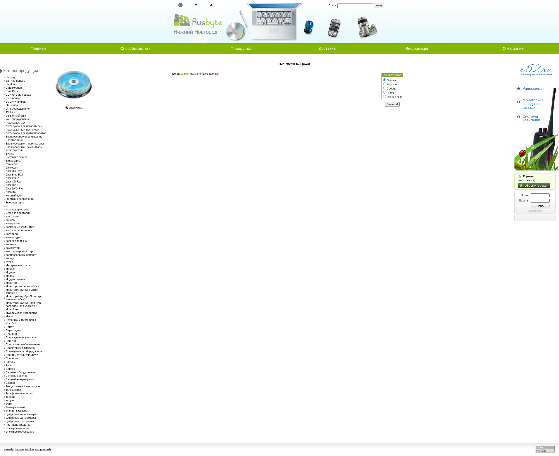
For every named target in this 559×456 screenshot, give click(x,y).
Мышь (9, 316)
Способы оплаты (135, 48)
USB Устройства (16, 115)
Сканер (10, 382)
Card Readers (14, 87)
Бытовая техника (16, 157)
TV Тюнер (11, 112)
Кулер (9, 261)
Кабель (10, 220)
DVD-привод (13, 98)
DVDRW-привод (16, 101)
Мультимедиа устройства (21, 313)
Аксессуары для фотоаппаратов (26, 133)
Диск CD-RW (13, 181)
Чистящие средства (18, 424)
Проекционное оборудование (24, 351)
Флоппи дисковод (16, 410)
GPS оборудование (18, 108)
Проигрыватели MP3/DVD (22, 354)
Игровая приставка (17, 209)
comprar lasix (43, 449)
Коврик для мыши (17, 241)
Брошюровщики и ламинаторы (25, 143)
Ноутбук (11, 323)
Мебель (10, 268)
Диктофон (12, 167)
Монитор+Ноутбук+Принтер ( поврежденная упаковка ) (24, 304)
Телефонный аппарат (19, 393)
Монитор (11, 282)
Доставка (327, 48)
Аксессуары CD (15, 122)
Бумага (10, 153)
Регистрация (535, 210)
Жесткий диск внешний (20, 199)
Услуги (10, 400)
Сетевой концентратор (20, 379)
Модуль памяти (15, 279)
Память (10, 327)
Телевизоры (13, 389)
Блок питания (14, 140)
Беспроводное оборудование (24, 136)
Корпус (10, 258)
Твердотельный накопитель (23, 386)
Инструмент (13, 216)
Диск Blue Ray (14, 174)
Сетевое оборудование (20, 372)
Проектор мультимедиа (20, 347)
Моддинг (11, 272)
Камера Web (13, 223)
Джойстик (11, 164)
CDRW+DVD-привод (18, 94)
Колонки (11, 244)
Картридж (12, 234)
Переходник (13, 330)
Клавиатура (13, 237)
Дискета (11, 192)
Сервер (10, 368)
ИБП (8, 206)
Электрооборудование (20, 431)
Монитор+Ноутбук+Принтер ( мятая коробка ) (24, 298)
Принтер (11, 340)
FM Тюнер (12, 105)
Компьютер (13, 248)
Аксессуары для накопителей (24, 126)
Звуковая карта (15, 202)
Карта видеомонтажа (19, 230)
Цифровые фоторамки (20, 421)
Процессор (12, 358)
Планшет (11, 334)
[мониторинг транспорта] (536, 169)
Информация (417, 48)
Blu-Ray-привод (15, 80)
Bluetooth (11, 84)
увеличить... (76, 107)
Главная (38, 48)
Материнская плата (18, 265)
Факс (9, 403)
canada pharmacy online (19, 449)
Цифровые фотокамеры (21, 417)
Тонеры (10, 396)
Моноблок (12, 309)
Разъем (10, 361)
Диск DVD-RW (14, 188)
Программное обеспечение (23, 344)
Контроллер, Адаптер (19, 251)
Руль (9, 365)
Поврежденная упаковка (21, 337)
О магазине (513, 48)
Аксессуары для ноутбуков (22, 129)
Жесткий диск (14, 195)
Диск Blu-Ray (14, 171)
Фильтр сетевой (15, 407)
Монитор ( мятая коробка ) (22, 286)
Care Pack (12, 91)
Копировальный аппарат (21, 254)
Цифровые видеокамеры (21, 414)
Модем (10, 275)
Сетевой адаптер (17, 375)
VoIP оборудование (18, 119)
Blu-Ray (10, 77)
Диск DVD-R (13, 185)
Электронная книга (17, 428)
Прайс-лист (241, 48)
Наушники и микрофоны (21, 320)
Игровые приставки (18, 213)
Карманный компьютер (20, 227)
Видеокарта (13, 160)
